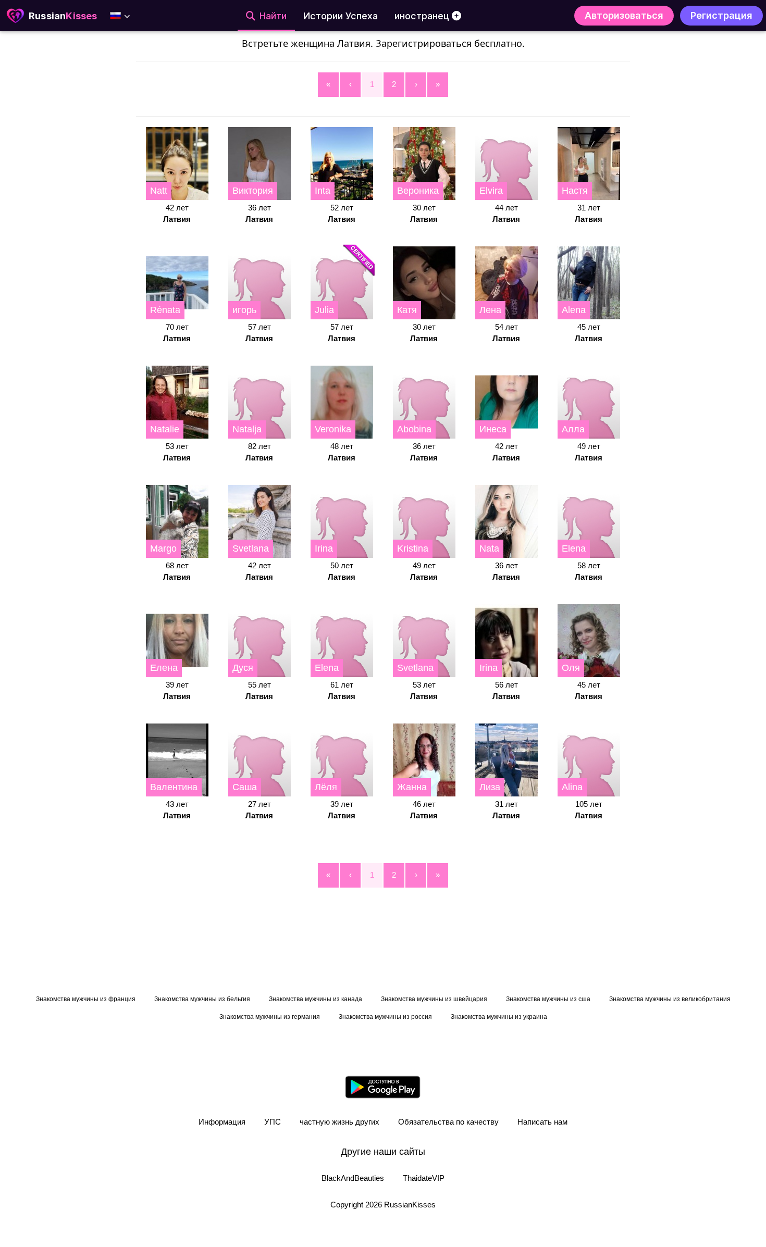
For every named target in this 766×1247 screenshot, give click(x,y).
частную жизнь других (339, 1121)
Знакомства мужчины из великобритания (670, 999)
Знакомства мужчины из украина (499, 1016)
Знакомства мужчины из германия (269, 1016)
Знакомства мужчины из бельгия (202, 999)
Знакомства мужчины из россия (385, 1016)
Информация (222, 1121)
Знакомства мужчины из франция (85, 999)
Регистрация (721, 15)
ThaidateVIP (423, 1178)
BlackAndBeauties (353, 1178)
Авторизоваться (624, 15)
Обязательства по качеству (448, 1121)
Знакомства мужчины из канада (315, 999)
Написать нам (542, 1121)
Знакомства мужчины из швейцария (434, 999)
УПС (272, 1121)
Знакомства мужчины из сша (548, 999)
